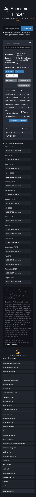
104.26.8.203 (25, 101)
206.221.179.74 (25, 107)
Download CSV (12, 80)
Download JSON (25, 80)
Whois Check (9, 71)
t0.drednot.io (10, 107)
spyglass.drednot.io (12, 104)
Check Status (19, 71)
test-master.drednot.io (12, 112)
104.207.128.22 (25, 97)
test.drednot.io (11, 116)
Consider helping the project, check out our (18, 19)
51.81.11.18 (24, 94)
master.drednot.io (12, 97)
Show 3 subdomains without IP (18, 120)
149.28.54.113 (25, 104)
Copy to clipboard (24, 85)
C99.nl (24, 355)
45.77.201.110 (25, 112)
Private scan (17, 34)
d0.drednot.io (10, 94)
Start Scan (27, 28)
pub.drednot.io (11, 101)
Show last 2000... (8, 491)
